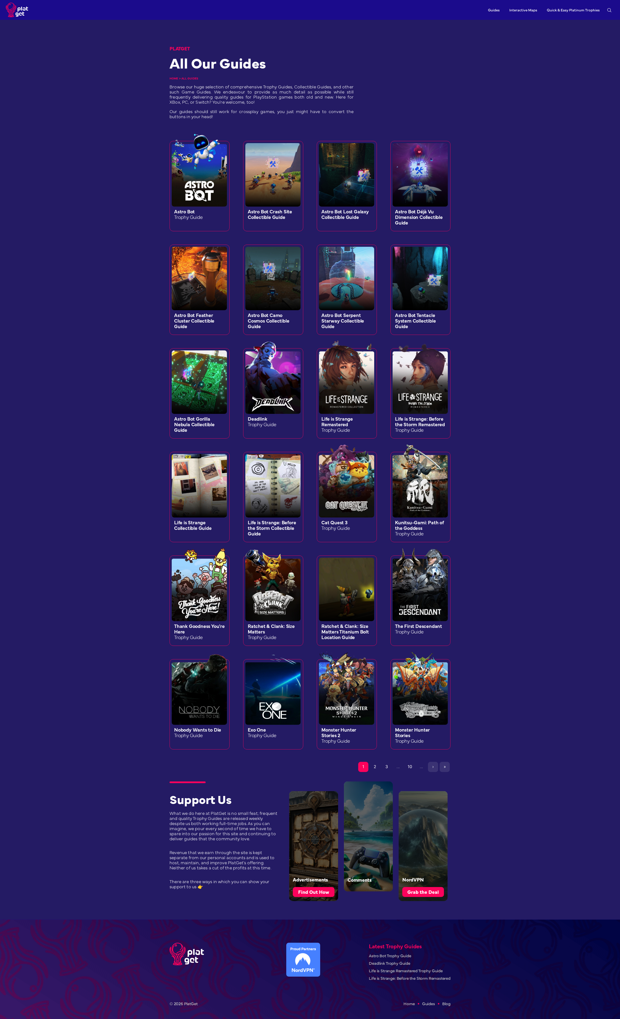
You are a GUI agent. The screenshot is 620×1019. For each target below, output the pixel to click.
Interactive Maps (523, 9)
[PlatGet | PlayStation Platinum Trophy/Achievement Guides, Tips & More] (18, 10)
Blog (446, 1003)
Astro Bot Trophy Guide (390, 955)
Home (174, 78)
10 (410, 766)
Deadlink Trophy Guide (389, 963)
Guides (494, 9)
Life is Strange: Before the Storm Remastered (409, 978)
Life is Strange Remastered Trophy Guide (405, 970)
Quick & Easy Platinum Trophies (573, 9)
